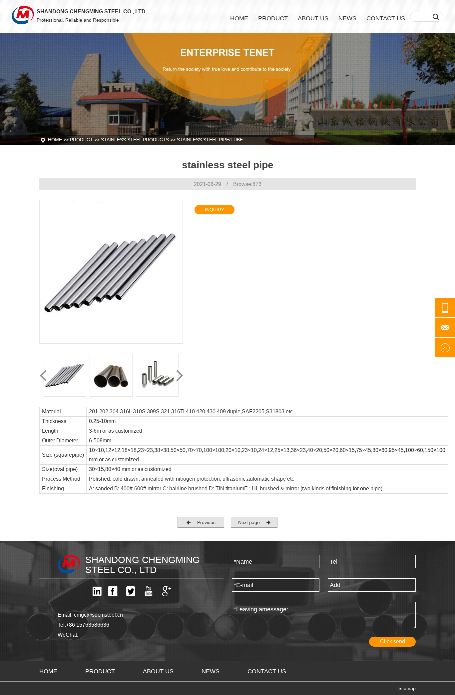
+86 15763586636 (87, 625)
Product (273, 18)
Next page (252, 522)
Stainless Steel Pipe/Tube (210, 139)
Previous (203, 522)
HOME (48, 671)
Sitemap (407, 688)
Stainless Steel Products (135, 139)
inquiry (214, 209)
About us (313, 18)
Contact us (385, 18)
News (347, 18)
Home (239, 18)
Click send (392, 641)
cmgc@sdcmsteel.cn (98, 615)
